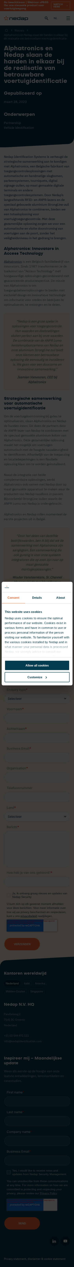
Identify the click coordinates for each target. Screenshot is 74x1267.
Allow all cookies (37, 665)
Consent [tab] (13, 597)
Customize (34, 677)
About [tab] (60, 597)
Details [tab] (37, 597)
